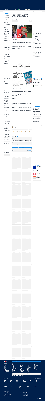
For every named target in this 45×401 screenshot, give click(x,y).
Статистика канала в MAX (6, 371)
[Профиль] (41, 9)
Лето (20, 367)
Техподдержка (5, 369)
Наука (21, 369)
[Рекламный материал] (27, 9)
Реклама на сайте (5, 364)
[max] (17, 375)
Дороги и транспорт (14, 368)
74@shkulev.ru (10, 394)
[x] (19, 375)
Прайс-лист (5, 365)
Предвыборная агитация (6, 370)
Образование (21, 371)
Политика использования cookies (26, 395)
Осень (28, 365)
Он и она (28, 364)
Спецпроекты (35, 369)
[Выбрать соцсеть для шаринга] (31, 21)
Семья (28, 371)
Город (13, 367)
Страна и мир (35, 366)
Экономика (35, 368)
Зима (20, 364)
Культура (21, 366)
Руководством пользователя (25, 392)
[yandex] (22, 375)
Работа (28, 368)
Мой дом (21, 368)
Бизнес (13, 365)
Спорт (35, 364)
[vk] (14, 375)
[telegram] (13, 375)
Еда (12, 369)
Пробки (20, 9)
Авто (12, 364)
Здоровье (13, 371)
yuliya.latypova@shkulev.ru (35, 390)
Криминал (21, 365)
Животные (13, 370)
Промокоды (37, 165)
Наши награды (5, 367)
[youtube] (21, 375)
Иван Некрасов (15, 126)
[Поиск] (38, 9)
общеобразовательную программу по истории (17, 106)
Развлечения (28, 369)
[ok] (16, 375)
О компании (5, 366)
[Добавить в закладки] (29, 21)
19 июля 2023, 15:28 (13, 19)
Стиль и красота (36, 365)
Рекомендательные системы (25, 396)
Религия (28, 370)
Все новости (7, 13)
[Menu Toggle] (4, 9)
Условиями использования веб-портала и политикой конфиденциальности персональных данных (31, 393)
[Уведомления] (39, 9)
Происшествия (29, 367)
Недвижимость (22, 370)
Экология (35, 367)
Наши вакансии (5, 368)
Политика (28, 366)
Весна (13, 366)
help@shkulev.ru (7, 395)
